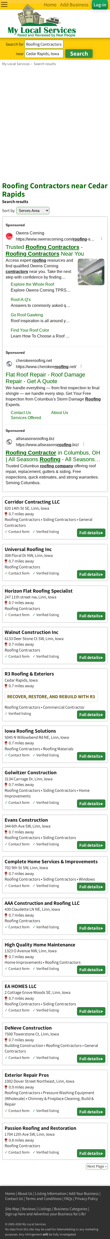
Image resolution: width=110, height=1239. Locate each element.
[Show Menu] (4, 4)
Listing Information (50, 1193)
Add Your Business (84, 1193)
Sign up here (15, 1213)
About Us (25, 1193)
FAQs (68, 1198)
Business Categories (70, 1208)
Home (10, 1193)
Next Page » (97, 1166)
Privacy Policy (86, 1198)
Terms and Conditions (44, 1198)
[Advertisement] (55, 123)
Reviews (29, 1208)
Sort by (8, 210)
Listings (44, 1208)
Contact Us (14, 1198)
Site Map (12, 1208)
